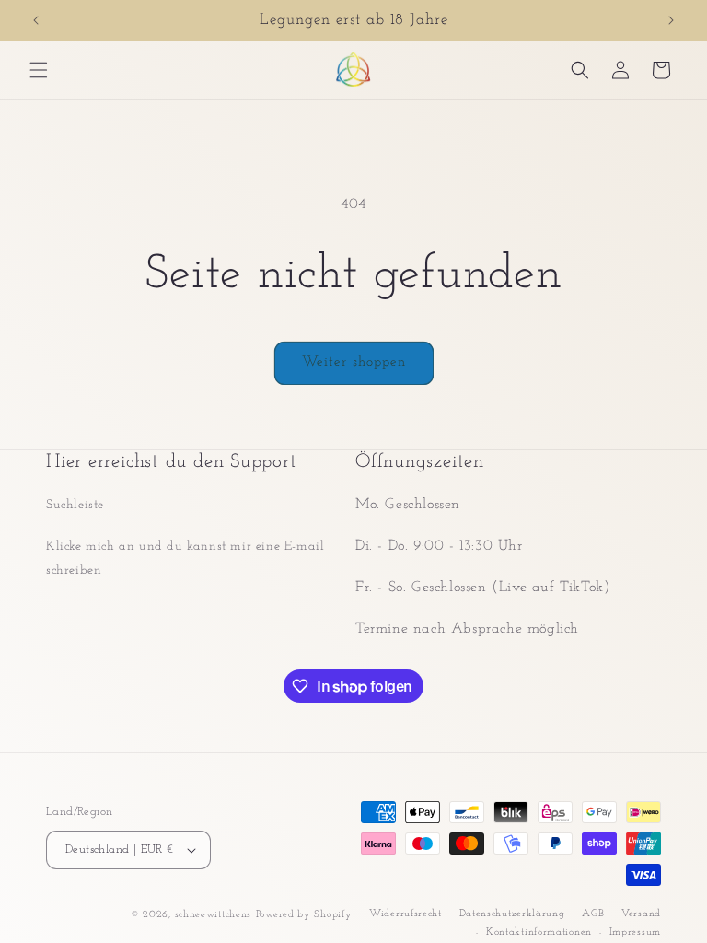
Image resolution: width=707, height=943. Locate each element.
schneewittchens (213, 915)
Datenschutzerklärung (512, 914)
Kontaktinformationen (539, 932)
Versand (641, 914)
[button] (38, 70)
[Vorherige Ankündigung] (36, 20)
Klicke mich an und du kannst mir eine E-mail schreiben (185, 558)
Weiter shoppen (354, 362)
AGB (593, 914)
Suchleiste (75, 505)
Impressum (635, 932)
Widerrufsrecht (405, 914)
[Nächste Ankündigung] (671, 20)
